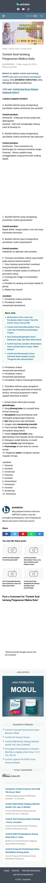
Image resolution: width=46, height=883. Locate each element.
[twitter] (15, 534)
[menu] (4, 16)
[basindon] (23, 4)
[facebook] (18, 9)
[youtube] (23, 9)
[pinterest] (23, 534)
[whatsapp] (28, 9)
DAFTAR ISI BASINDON (23, 875)
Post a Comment (9, 67)
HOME (6, 871)
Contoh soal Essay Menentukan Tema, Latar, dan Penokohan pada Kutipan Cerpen (23, 330)
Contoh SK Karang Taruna (17, 737)
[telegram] (39, 534)
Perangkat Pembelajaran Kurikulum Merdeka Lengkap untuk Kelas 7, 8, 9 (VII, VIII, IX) (22, 752)
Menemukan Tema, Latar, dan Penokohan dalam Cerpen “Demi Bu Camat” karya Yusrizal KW (22, 320)
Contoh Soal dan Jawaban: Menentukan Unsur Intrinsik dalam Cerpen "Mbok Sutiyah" (24, 347)
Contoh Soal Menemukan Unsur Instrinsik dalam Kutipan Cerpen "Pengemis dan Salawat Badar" (21, 356)
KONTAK (15, 871)
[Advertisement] (23, 186)
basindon (27, 879)
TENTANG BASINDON (31, 871)
